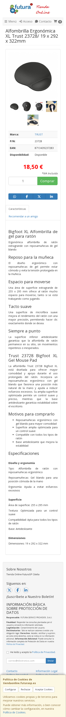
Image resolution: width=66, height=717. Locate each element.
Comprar (47, 181)
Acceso (27, 21)
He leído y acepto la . (33, 652)
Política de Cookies (14, 712)
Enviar (51, 660)
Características (17, 209)
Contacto (45, 21)
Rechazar (25, 689)
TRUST (39, 134)
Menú (12, 21)
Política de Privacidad (15, 644)
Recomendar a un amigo (23, 216)
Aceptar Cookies (43, 689)
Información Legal (46, 671)
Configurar (10, 689)
